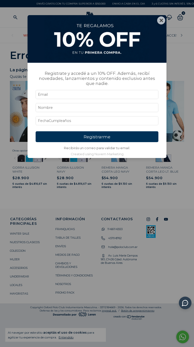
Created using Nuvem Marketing (97, 154)
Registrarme (97, 136)
